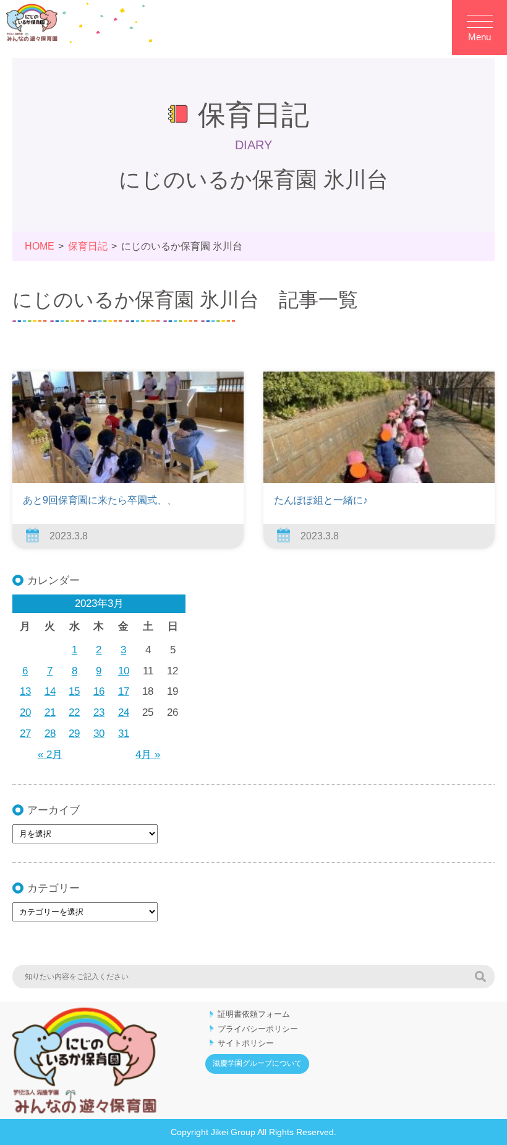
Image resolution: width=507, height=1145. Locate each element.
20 (25, 712)
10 (123, 671)
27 (25, 733)
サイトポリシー (246, 1043)
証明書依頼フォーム (254, 1014)
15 (74, 691)
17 (123, 691)
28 (50, 733)
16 (98, 691)
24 (123, 712)
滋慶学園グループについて (257, 1063)
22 (74, 712)
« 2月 (50, 754)
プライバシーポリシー (258, 1029)
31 (123, 733)
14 (50, 691)
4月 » (147, 754)
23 (98, 712)
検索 (480, 976)
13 (25, 691)
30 (98, 733)
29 (74, 733)
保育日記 (88, 246)
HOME (39, 246)
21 (50, 712)
